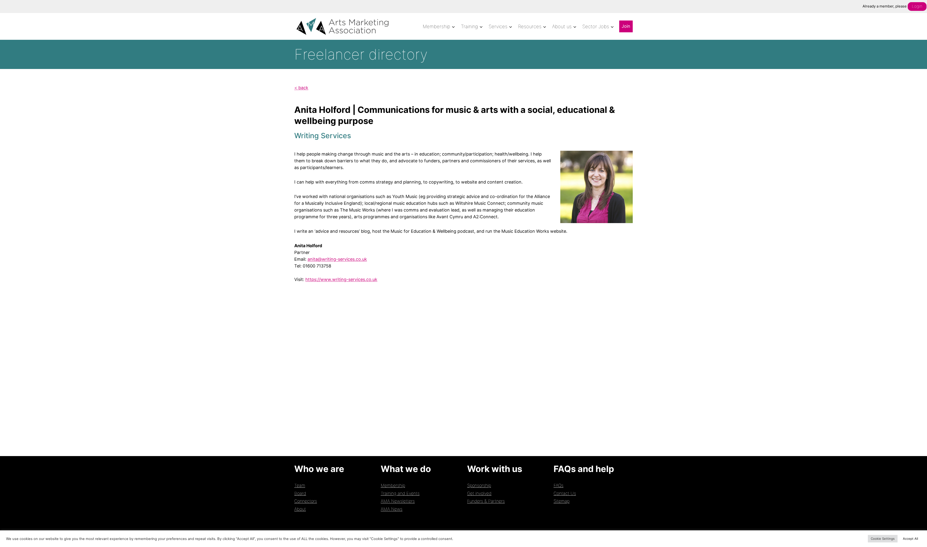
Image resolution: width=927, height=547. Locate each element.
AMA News (391, 509)
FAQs (558, 485)
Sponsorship (479, 485)
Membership (393, 485)
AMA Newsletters (398, 501)
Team (299, 485)
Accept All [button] (910, 538)
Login (917, 6)
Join (626, 26)
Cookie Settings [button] (883, 538)
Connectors (305, 501)
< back (301, 87)
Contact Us (565, 493)
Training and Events (400, 493)
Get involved (479, 493)
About (300, 509)
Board (300, 493)
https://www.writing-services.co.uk (341, 279)
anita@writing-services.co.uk (337, 259)
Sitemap (561, 501)
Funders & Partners (486, 501)
